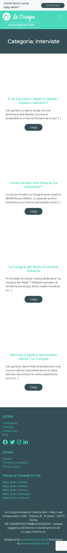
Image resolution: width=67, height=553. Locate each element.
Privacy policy (11, 466)
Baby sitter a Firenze (16, 497)
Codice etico (10, 430)
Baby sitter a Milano (15, 486)
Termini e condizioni (15, 462)
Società (7, 458)
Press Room (10, 423)
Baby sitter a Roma (15, 482)
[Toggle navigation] (59, 17)
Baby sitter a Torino (15, 490)
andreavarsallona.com (35, 543)
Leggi (33, 127)
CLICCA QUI (53, 5)
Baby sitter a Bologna (16, 494)
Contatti (8, 427)
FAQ (5, 434)
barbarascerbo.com (33, 539)
